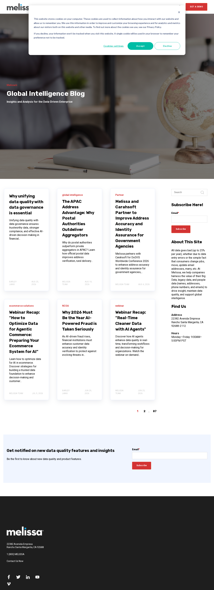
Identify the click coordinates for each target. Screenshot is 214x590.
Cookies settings (113, 45)
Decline (167, 45)
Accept (140, 45)
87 (154, 411)
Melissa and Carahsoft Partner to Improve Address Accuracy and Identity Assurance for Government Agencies (132, 224)
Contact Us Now (15, 561)
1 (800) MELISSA (15, 554)
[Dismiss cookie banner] (179, 13)
